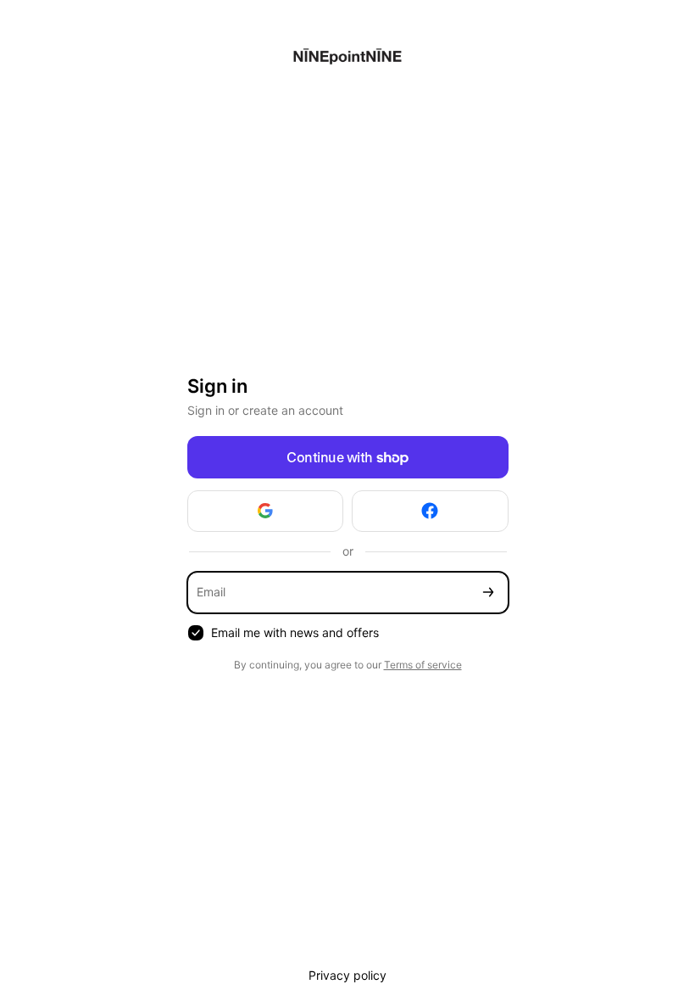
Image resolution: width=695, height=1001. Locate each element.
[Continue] (488, 592)
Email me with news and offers (295, 632)
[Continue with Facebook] (430, 511)
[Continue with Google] (265, 511)
